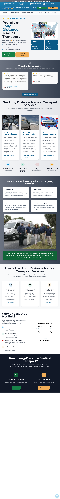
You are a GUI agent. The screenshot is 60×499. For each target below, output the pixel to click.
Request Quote (44, 387)
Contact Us (54, 12)
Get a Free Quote (22, 54)
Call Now (16, 388)
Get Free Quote (52, 8)
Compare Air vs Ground (27, 12)
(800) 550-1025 (41, 8)
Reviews (47, 12)
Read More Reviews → (30, 94)
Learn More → (11, 302)
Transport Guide (15, 12)
